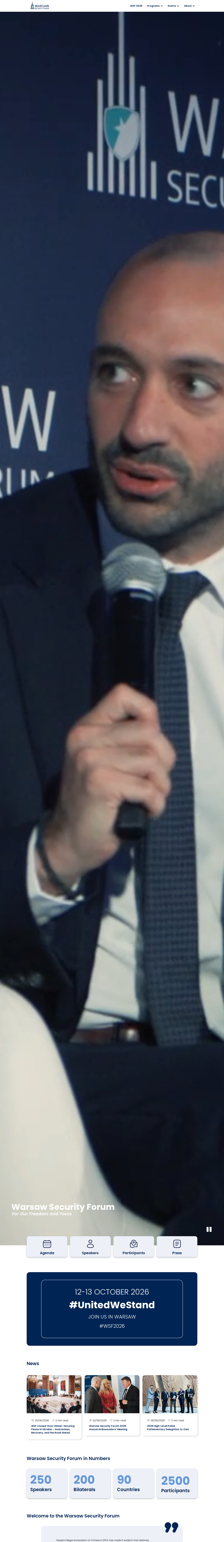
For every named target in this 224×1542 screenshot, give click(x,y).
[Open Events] (178, 6)
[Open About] (193, 6)
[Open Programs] (161, 6)
